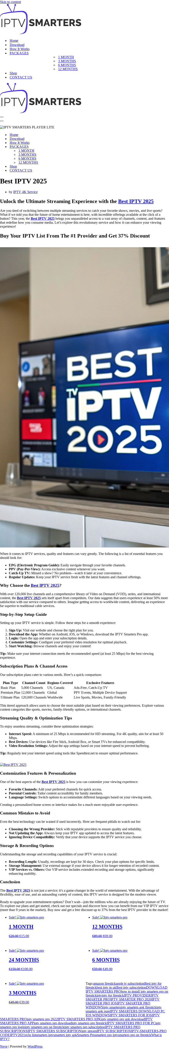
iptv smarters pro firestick (89, 1023)
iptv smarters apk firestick (138, 1007)
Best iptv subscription (131, 987)
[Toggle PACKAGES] (77, 147)
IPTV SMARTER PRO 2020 (131, 999)
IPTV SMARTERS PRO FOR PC (131, 1023)
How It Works (19, 49)
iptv (99, 995)
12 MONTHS (68, 69)
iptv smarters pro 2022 (42, 1019)
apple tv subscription (130, 983)
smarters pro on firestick (134, 1035)
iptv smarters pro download (53, 1023)
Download (17, 45)
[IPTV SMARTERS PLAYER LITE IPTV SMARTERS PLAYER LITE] (40, 33)
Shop (13, 73)
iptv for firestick (113, 995)
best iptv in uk (106, 987)
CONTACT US (21, 77)
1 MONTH (66, 57)
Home (14, 40)
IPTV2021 (17, 1035)
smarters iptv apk (65, 1035)
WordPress (35, 1046)
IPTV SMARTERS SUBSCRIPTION (54, 1031)
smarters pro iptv (106, 1035)
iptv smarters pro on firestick (44, 1027)
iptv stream (89, 1031)
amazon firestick (104, 983)
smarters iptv (44, 1035)
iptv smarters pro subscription (84, 1027)
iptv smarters (112, 1007)
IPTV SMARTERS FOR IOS (131, 1015)
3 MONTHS (67, 61)
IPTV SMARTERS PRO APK (79, 1019)
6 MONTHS (67, 65)
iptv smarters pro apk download (123, 1019)
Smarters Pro (86, 1035)
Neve (3, 1046)
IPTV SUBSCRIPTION (114, 1031)
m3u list (30, 1035)
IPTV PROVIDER (137, 995)
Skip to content (10, 2)
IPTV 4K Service (25, 192)
